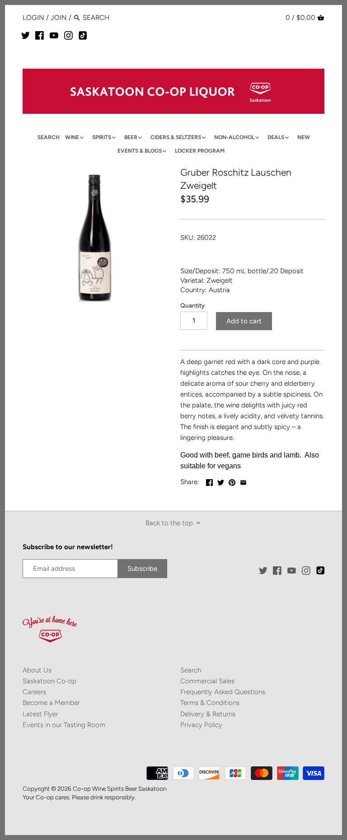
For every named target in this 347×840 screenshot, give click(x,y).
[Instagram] (68, 35)
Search (190, 670)
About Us (37, 670)
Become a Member (51, 703)
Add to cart (244, 321)
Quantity (192, 305)
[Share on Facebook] (209, 481)
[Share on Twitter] (220, 481)
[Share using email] (243, 481)
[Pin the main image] (232, 481)
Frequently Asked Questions (222, 692)
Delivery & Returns (207, 714)
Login (33, 18)
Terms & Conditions (209, 703)
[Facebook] (39, 35)
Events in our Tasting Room (64, 725)
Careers (34, 692)
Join (59, 18)
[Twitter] (25, 35)
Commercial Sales (207, 681)
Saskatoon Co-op (49, 681)
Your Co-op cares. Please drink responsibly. (79, 797)
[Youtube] (54, 35)
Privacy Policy (201, 725)
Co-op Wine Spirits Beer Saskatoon (119, 788)
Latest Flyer (40, 714)
